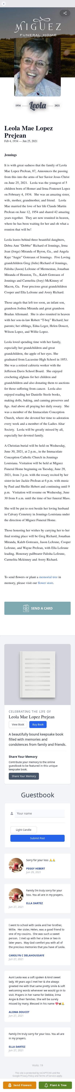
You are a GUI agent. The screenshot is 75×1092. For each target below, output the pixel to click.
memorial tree (48, 577)
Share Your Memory (24, 776)
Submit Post (37, 838)
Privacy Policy (27, 1075)
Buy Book (38, 724)
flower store (45, 583)
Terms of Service (47, 1075)
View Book (18, 724)
